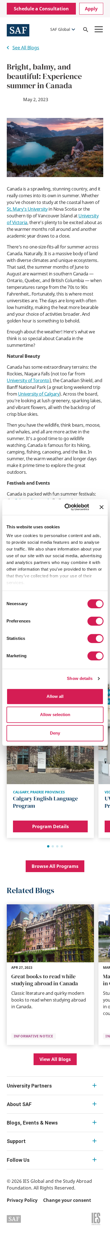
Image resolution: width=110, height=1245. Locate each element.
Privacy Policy (22, 1200)
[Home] (18, 30)
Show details (80, 678)
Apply (91, 9)
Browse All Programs (55, 866)
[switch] (95, 621)
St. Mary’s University (27, 209)
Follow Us (18, 1160)
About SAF (19, 1104)
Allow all (55, 696)
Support (16, 1141)
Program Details (50, 826)
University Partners (29, 1086)
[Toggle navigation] (98, 29)
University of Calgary (39, 394)
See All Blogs (25, 48)
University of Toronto (28, 380)
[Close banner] (102, 507)
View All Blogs (55, 1059)
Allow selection (55, 714)
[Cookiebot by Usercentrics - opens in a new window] (66, 507)
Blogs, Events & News (32, 1123)
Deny (55, 733)
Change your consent (67, 1200)
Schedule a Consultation (41, 9)
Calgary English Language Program (45, 802)
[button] (48, 846)
